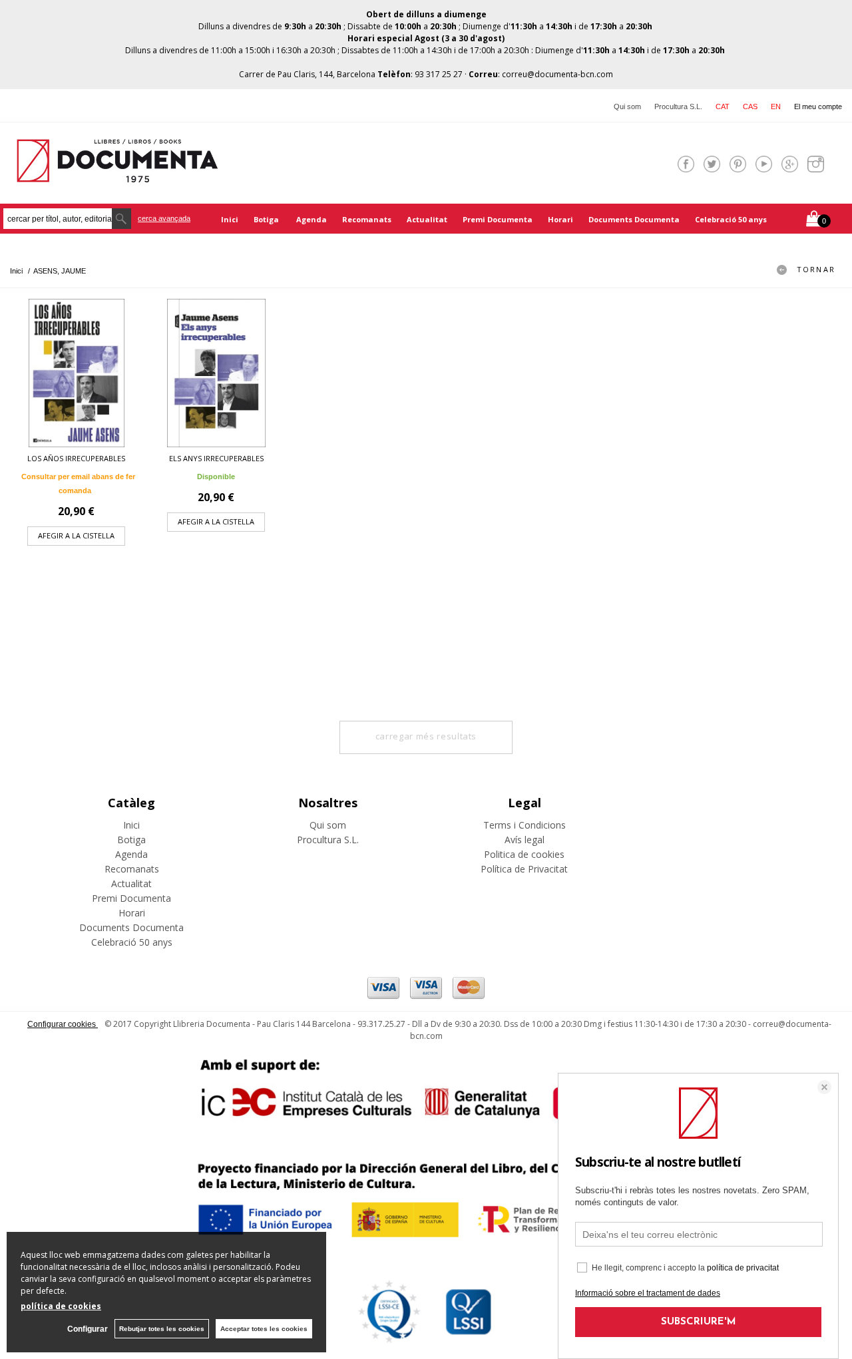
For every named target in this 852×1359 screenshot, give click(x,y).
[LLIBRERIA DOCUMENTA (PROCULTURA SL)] (117, 174)
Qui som (627, 106)
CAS (750, 106)
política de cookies (61, 1306)
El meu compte (818, 106)
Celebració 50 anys (731, 219)
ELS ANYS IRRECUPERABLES (216, 458)
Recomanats (366, 219)
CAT (723, 106)
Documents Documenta (634, 219)
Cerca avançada (164, 218)
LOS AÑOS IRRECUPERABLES (76, 458)
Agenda (311, 219)
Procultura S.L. (678, 106)
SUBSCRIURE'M (698, 1322)
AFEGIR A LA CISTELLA (76, 535)
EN (776, 106)
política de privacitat (743, 1267)
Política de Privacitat (524, 869)
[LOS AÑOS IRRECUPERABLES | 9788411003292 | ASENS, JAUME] (76, 373)
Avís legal (524, 839)
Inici (229, 219)
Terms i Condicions (524, 825)
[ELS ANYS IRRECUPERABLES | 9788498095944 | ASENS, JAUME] (216, 373)
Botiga (267, 219)
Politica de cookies (524, 854)
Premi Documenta (497, 219)
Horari (560, 219)
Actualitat (427, 219)
